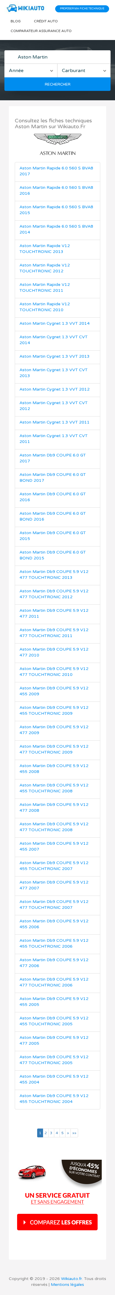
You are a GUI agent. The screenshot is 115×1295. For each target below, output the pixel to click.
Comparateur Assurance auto (41, 31)
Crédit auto (46, 21)
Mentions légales (67, 1284)
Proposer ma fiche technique (82, 8)
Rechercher (57, 84)
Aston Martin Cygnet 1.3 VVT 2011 (54, 422)
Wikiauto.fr (71, 1278)
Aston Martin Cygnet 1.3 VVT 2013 (54, 356)
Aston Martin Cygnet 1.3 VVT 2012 (54, 389)
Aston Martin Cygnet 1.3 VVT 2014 (54, 323)
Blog (16, 21)
